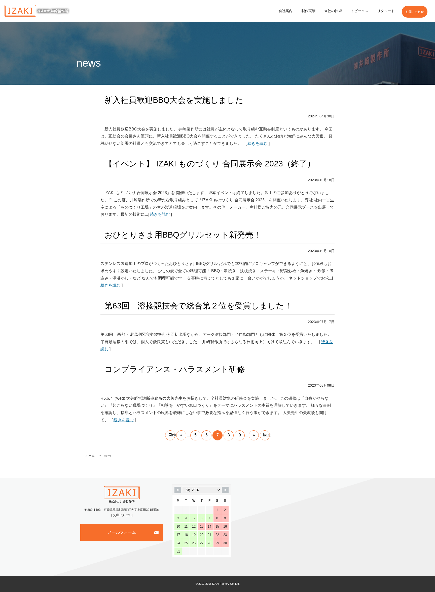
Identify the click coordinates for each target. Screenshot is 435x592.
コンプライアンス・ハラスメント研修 (174, 369)
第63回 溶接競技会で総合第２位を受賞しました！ (198, 305)
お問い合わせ (415, 12)
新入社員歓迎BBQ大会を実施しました (173, 100)
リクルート (386, 11)
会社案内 (285, 11)
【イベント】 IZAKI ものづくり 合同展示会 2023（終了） (209, 163)
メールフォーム (122, 532)
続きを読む (257, 143)
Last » (266, 435)
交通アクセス (122, 515)
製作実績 (308, 11)
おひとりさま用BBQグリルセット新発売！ (182, 234)
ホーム (90, 455)
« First (171, 435)
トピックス (359, 11)
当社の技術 (333, 11)
